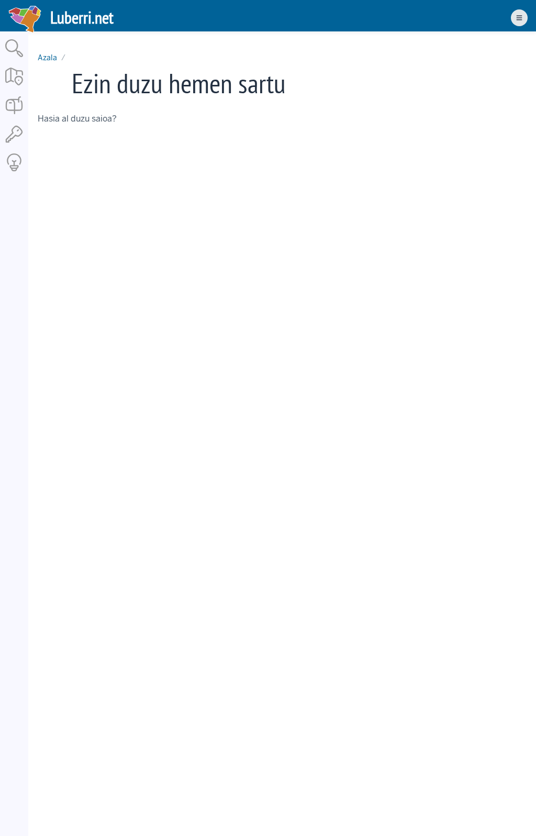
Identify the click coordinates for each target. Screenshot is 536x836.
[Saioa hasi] (14, 143)
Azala (47, 57)
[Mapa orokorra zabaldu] (14, 86)
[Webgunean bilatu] (14, 57)
